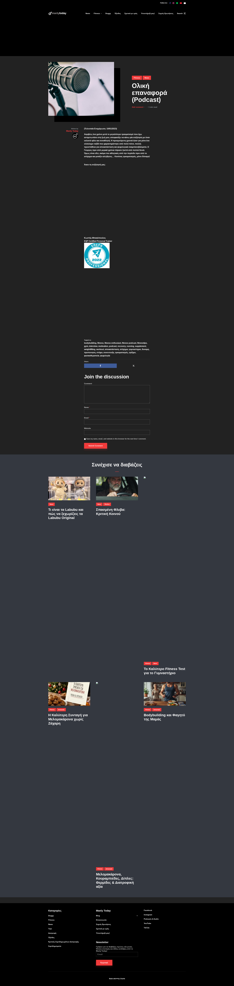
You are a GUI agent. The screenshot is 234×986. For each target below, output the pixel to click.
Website (87, 428)
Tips (50, 929)
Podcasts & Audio (151, 919)
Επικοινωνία (101, 920)
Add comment (137, 107)
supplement (140, 346)
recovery (122, 346)
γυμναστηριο (135, 349)
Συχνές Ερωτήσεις (165, 13)
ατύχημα (124, 349)
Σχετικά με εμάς (130, 13)
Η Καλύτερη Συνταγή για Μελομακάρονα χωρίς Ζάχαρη (68, 719)
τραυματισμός (121, 352)
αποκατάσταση (112, 349)
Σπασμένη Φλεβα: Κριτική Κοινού (110, 512)
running (130, 346)
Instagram (148, 915)
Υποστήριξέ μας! (148, 13)
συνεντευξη (108, 352)
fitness (100, 343)
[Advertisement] (117, 39)
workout (100, 349)
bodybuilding (90, 343)
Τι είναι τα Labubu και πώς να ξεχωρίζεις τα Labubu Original (65, 514)
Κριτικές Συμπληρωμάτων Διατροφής (63, 942)
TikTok (146, 928)
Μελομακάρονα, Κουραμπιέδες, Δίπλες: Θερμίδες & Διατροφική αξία (115, 880)
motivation (103, 346)
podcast (113, 346)
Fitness (97, 13)
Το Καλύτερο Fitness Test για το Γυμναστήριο (164, 671)
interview (93, 346)
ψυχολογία (105, 356)
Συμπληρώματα (54, 946)
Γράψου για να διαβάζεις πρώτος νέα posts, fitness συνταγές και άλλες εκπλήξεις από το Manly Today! (114, 949)
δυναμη (145, 349)
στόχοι (99, 352)
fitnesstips (142, 343)
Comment (88, 384)
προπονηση (90, 352)
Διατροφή (61, 709)
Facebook (148, 910)
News (88, 13)
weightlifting (89, 349)
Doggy (108, 13)
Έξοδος (118, 13)
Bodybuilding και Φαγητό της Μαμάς (164, 717)
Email (87, 418)
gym (86, 346)
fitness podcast (129, 343)
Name (87, 407)
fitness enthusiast (113, 343)
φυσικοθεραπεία (91, 356)
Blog (98, 916)
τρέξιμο (132, 352)
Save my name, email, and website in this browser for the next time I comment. (116, 439)
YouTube (147, 923)
